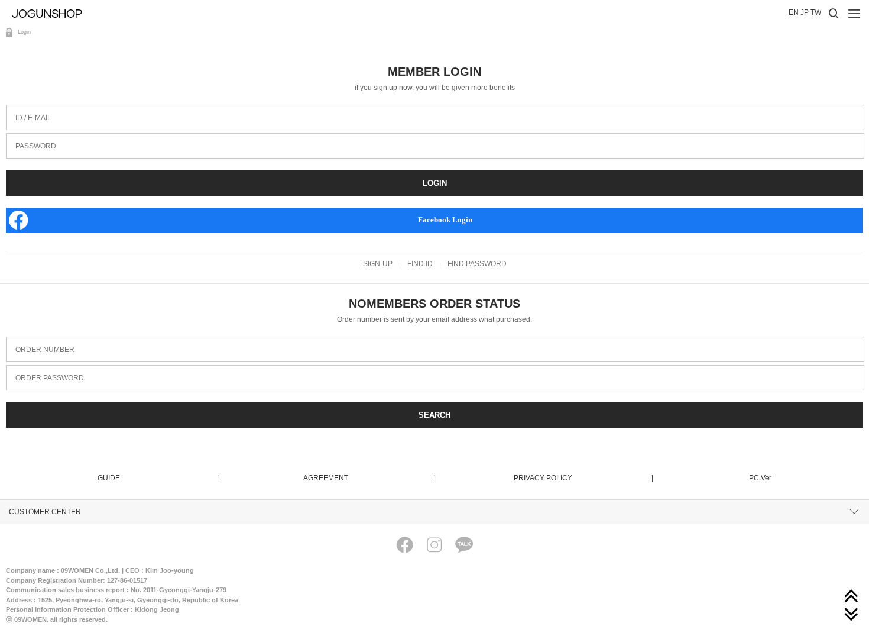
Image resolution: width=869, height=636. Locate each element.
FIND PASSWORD (477, 264)
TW (815, 12)
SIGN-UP (378, 264)
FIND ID (420, 264)
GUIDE (158, 478)
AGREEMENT (368, 478)
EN (794, 12)
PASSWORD (31, 137)
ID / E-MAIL (28, 109)
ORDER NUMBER (40, 341)
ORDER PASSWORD (45, 369)
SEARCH (434, 415)
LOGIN (435, 183)
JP (804, 12)
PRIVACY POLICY (582, 478)
